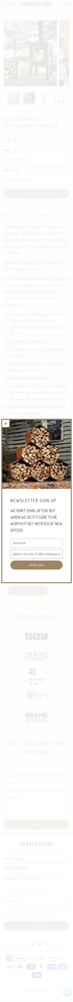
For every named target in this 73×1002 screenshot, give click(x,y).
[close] (6, 423)
